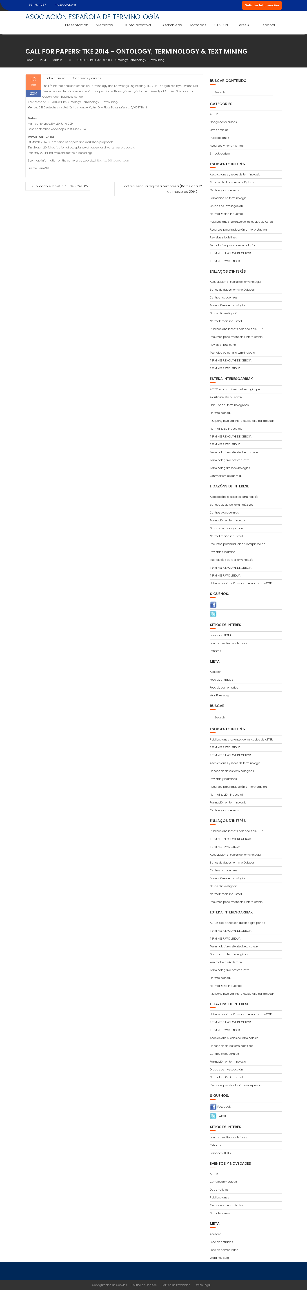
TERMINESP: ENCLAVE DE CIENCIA (230, 253)
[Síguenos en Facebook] (213, 604)
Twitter (221, 1116)
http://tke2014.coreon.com (112, 160)
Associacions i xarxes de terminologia (235, 282)
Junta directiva (137, 25)
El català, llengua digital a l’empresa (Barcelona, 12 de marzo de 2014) (161, 189)
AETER (214, 114)
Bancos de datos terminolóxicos (232, 505)
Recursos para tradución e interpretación (237, 544)
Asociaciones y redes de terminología (235, 174)
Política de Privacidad (176, 1285)
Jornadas (197, 25)
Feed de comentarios (224, 687)
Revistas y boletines (223, 237)
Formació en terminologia (227, 305)
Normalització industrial (226, 321)
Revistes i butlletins (223, 345)
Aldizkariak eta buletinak (226, 397)
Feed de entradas (221, 680)
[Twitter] (213, 614)
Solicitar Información (262, 5)
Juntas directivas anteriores (228, 643)
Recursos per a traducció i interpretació (236, 337)
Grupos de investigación (226, 206)
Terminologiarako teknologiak (230, 468)
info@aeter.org (65, 4)
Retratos (215, 651)
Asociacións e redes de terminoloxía (234, 497)
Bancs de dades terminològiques (232, 290)
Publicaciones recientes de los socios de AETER (241, 222)
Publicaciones (219, 138)
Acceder (215, 672)
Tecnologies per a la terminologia (232, 352)
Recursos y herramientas (227, 146)
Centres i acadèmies (224, 297)
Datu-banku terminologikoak (229, 405)
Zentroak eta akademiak (226, 476)
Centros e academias (224, 512)
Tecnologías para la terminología (232, 245)
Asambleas (172, 25)
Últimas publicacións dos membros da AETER (241, 583)
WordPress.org (219, 695)
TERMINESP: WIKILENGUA (225, 261)
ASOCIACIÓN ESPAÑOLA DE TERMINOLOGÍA (92, 17)
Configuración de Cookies (109, 1285)
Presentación (76, 25)
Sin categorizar (220, 153)
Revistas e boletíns (222, 552)
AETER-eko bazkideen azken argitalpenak (237, 389)
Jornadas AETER (220, 635)
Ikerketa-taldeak (220, 413)
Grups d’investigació (224, 313)
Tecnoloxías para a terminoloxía (231, 560)
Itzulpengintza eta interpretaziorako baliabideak (242, 421)
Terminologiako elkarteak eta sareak (234, 452)
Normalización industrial (226, 214)
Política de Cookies (144, 1285)
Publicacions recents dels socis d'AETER (236, 329)
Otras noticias (219, 130)
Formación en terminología (228, 198)
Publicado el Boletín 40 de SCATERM (60, 186)
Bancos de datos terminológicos (232, 182)
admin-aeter (55, 78)
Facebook (224, 1106)
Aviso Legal (203, 1285)
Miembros (104, 25)
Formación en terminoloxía (228, 520)
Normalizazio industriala (226, 429)
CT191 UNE (222, 25)
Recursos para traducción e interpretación (238, 229)
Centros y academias (224, 190)
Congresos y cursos (86, 78)
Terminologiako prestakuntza (229, 460)
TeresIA (243, 25)
